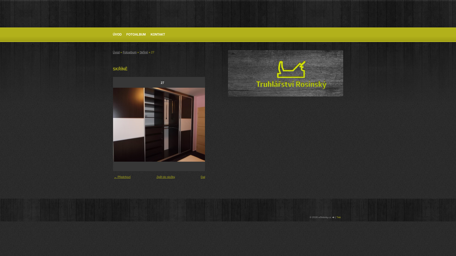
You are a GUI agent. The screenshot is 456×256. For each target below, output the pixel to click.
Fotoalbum (136, 34)
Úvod (117, 34)
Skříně (144, 52)
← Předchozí (122, 177)
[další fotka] (204, 125)
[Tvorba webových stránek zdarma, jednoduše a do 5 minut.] (333, 217)
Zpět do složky (166, 177)
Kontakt (158, 34)
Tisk (339, 217)
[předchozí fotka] (120, 125)
